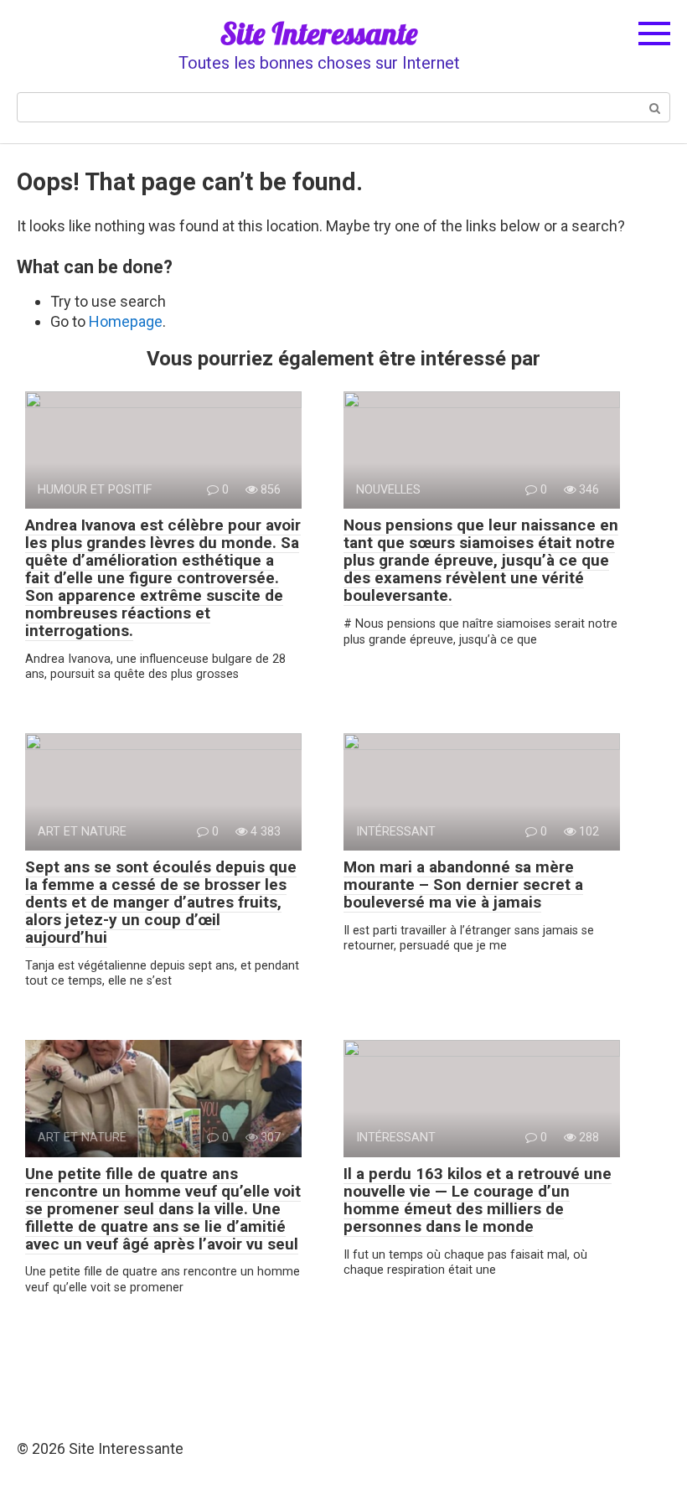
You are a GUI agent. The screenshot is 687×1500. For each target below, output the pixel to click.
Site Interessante (318, 33)
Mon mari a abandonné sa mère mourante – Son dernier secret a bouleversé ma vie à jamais (463, 884)
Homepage (126, 321)
